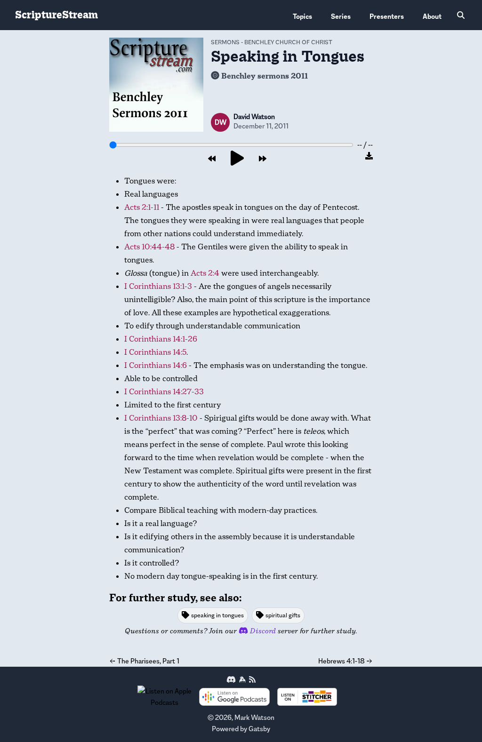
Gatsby (259, 728)
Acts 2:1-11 (141, 207)
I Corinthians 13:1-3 (158, 286)
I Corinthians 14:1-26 (160, 339)
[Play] (237, 159)
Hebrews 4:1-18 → (345, 660)
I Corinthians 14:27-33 (164, 392)
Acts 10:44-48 (149, 247)
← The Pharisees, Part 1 (144, 660)
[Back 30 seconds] (212, 159)
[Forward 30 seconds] (262, 159)
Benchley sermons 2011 (264, 76)
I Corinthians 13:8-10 (161, 418)
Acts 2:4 (205, 273)
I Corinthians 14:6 (155, 365)
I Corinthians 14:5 (155, 352)
